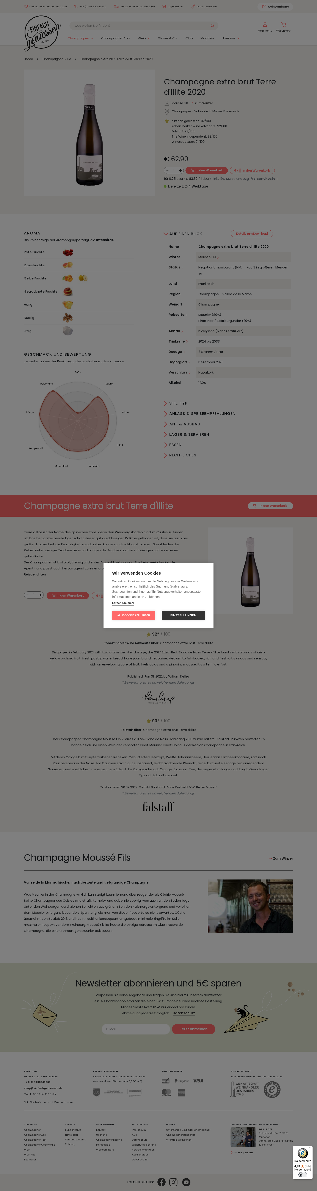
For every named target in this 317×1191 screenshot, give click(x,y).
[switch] (302, 1174)
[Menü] (310, 1148)
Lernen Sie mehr (123, 603)
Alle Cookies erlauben (133, 615)
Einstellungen (183, 615)
